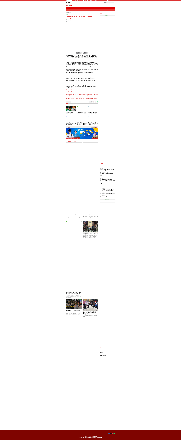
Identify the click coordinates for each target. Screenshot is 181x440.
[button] (113, 2)
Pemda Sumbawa (103, 355)
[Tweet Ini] (92, 102)
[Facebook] (109, 433)
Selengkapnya (107, 15)
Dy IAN (69, 19)
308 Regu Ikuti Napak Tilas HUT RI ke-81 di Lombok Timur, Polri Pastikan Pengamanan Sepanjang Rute (82, 98)
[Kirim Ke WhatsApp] (97, 102)
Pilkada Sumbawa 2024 (104, 349)
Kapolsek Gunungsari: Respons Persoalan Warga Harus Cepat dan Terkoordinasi (78, 95)
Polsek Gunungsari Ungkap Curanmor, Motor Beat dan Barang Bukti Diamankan (81, 113)
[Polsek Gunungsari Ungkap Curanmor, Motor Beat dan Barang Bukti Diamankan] (82, 108)
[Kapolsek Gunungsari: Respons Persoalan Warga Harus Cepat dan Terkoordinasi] (71, 119)
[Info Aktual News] (69, 5)
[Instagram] (112, 433)
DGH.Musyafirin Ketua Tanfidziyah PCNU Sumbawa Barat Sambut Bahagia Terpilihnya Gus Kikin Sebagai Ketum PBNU (81, 91)
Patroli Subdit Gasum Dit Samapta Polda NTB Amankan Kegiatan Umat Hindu (107, 183)
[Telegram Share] (95, 102)
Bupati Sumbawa (103, 350)
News (67, 14)
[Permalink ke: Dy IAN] (66, 19)
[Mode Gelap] (114, 2)
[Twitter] (111, 433)
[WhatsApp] (114, 433)
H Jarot (101, 352)
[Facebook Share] (90, 102)
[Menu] (66, 2)
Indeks (69, 2)
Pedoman (86, 436)
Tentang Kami (94, 436)
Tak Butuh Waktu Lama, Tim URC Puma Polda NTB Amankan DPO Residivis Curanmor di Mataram (82, 123)
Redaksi (90, 436)
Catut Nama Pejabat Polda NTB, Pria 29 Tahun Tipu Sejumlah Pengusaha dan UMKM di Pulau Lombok (97, 0)
